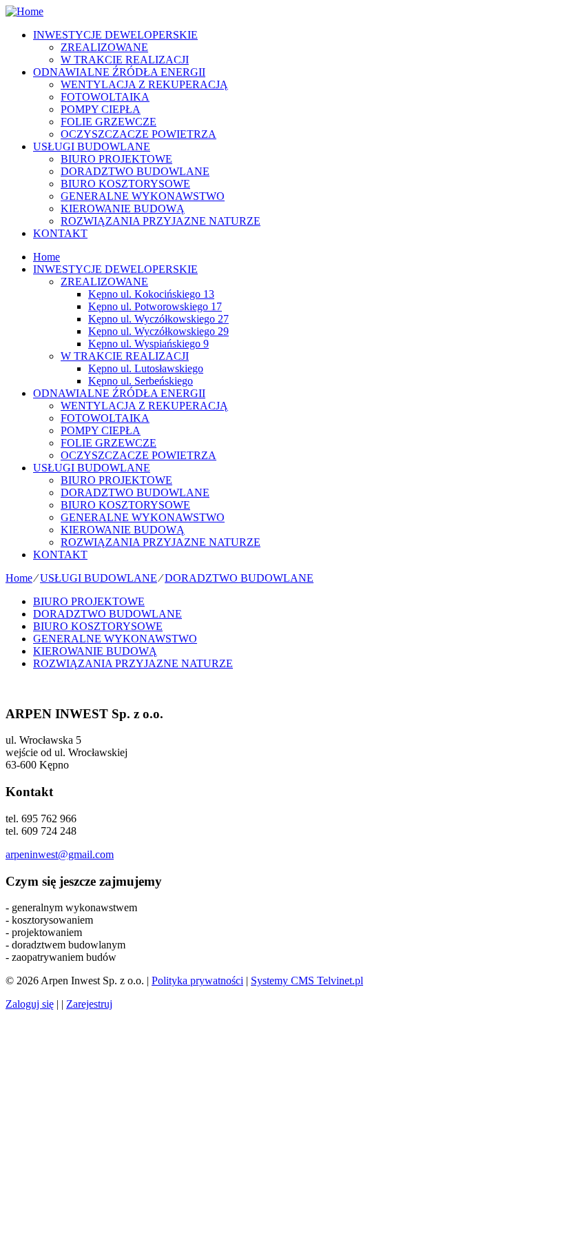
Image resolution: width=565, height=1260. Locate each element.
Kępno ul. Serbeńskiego (140, 381)
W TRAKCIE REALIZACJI (125, 59)
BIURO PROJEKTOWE (116, 159)
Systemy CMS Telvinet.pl (307, 980)
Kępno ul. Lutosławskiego (145, 368)
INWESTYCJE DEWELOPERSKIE (115, 35)
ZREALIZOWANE (104, 47)
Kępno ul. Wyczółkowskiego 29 (158, 331)
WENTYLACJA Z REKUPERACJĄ (144, 84)
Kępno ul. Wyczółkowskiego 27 (158, 319)
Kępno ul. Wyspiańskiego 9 (148, 343)
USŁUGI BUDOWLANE (91, 146)
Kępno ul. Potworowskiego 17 (155, 306)
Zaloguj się (30, 1004)
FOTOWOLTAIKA (105, 97)
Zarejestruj (89, 1004)
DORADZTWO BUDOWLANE (135, 171)
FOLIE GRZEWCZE (108, 122)
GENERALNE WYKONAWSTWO (143, 196)
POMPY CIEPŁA (101, 109)
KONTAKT (60, 233)
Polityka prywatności (197, 980)
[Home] (24, 11)
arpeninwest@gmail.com (60, 854)
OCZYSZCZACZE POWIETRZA (138, 134)
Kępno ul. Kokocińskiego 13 (151, 294)
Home (46, 257)
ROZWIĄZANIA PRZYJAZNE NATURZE (160, 221)
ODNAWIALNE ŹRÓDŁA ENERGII (119, 72)
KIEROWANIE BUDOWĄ (123, 208)
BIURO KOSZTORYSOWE (125, 184)
